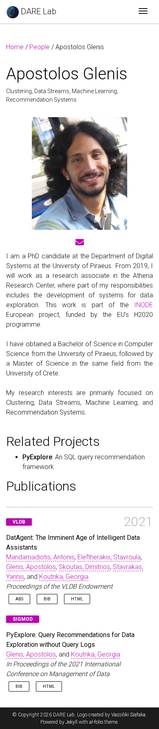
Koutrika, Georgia (63, 577)
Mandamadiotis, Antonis (40, 557)
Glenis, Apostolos (31, 567)
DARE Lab (37, 11)
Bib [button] (47, 599)
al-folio (96, 722)
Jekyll (71, 722)
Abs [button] (19, 599)
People (39, 47)
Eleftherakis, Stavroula (109, 557)
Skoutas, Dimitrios (84, 567)
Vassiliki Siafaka (128, 715)
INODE (143, 305)
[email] (79, 242)
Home (15, 47)
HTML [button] (77, 599)
